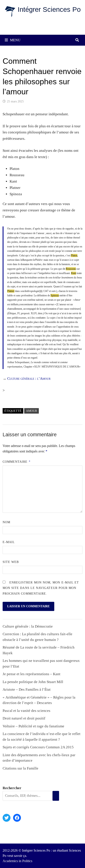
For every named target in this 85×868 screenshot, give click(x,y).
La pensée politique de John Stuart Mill (33, 682)
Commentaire (17, 461)
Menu (15, 40)
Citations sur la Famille (20, 768)
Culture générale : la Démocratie (28, 626)
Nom (6, 522)
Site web (11, 562)
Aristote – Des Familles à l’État (27, 689)
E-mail (9, 542)
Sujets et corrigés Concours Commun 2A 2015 (38, 747)
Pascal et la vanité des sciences (26, 711)
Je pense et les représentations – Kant (31, 674)
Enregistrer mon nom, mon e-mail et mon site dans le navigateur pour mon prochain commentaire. (41, 588)
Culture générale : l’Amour (29, 378)
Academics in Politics (17, 861)
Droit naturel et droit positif (24, 718)
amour (31, 410)
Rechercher (12, 788)
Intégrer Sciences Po (49, 9)
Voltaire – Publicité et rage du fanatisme (33, 726)
